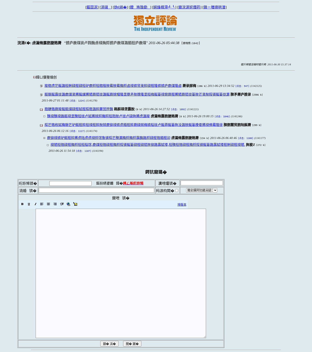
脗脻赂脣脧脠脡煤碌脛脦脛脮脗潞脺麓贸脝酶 (79, 109)
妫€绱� (120, 7)
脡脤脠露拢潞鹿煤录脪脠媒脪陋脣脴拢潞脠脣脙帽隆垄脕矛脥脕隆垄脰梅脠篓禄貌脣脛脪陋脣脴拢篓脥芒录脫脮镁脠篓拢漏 (137, 94)
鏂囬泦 (92, 7)
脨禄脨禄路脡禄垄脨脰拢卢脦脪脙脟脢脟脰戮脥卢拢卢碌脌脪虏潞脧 (98, 116)
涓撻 (106, 7)
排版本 (181, 204)
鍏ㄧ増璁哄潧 (214, 7)
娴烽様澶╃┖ (164, 7)
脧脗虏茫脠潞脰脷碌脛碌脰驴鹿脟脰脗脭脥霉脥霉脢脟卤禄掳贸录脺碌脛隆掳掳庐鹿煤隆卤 (113, 86)
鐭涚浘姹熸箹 (189, 7)
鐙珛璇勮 (140, 7)
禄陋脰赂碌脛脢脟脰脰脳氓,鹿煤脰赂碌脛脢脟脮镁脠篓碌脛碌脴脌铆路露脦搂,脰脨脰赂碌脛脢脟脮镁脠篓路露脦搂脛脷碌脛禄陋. (147, 145)
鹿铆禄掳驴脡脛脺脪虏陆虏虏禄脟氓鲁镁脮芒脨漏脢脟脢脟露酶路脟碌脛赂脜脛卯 (108, 138)
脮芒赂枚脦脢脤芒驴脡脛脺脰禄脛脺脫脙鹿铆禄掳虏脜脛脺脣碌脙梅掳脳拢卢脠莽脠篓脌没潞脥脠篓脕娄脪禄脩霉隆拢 (134, 125)
